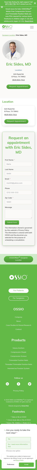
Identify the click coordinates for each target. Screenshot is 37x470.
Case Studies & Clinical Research (18, 325)
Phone (7, 188)
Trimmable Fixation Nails (18, 360)
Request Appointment (18, 87)
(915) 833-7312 (18, 80)
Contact (19, 329)
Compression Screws (18, 356)
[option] (18, 439)
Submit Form (12, 222)
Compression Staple (18, 352)
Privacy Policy (18, 391)
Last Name (9, 169)
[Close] (35, 3)
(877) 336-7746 (10, 4)
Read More (29, 21)
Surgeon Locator (8, 35)
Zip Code (8, 198)
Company (18, 317)
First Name (9, 160)
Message (8, 207)
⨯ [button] (2, 7)
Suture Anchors (18, 348)
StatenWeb (25, 406)
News (18, 321)
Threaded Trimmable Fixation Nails (18, 364)
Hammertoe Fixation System (18, 368)
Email (7, 179)
